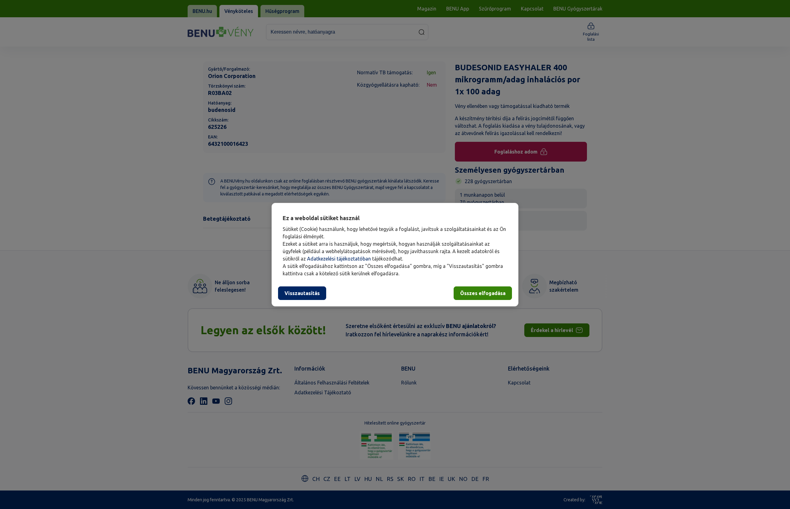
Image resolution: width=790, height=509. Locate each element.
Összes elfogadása (482, 293)
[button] (395, 254)
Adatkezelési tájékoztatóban (339, 258)
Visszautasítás (302, 293)
